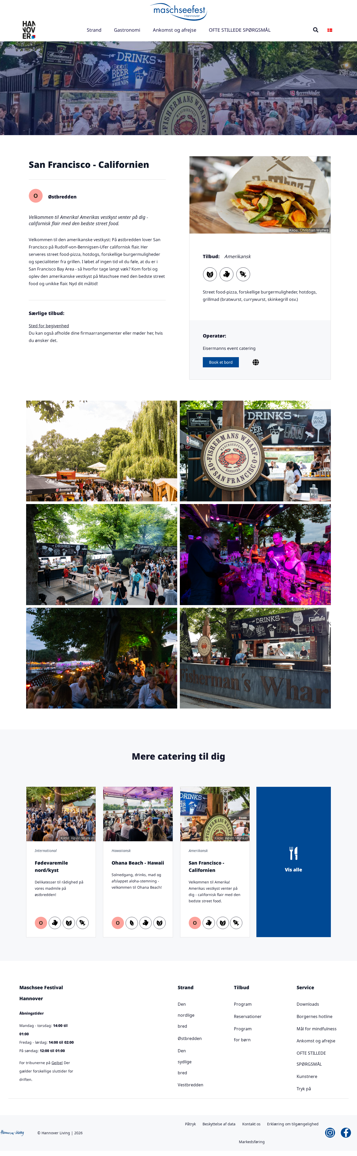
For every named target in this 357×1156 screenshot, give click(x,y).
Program (236, 1004)
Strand (94, 30)
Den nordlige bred (179, 1015)
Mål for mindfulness (317, 1029)
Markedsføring (252, 1141)
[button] (315, 30)
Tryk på (304, 1089)
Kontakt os (251, 1123)
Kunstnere (307, 1076)
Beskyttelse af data (219, 1123)
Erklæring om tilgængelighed (293, 1123)
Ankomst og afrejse (174, 30)
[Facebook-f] (346, 1133)
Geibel (57, 1062)
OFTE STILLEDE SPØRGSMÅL (239, 30)
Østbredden (179, 1038)
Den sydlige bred (179, 1062)
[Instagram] (330, 1133)
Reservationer (236, 1016)
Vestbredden (179, 1085)
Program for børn (236, 1034)
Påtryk (190, 1123)
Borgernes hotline (314, 1016)
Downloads (308, 1004)
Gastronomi (127, 30)
